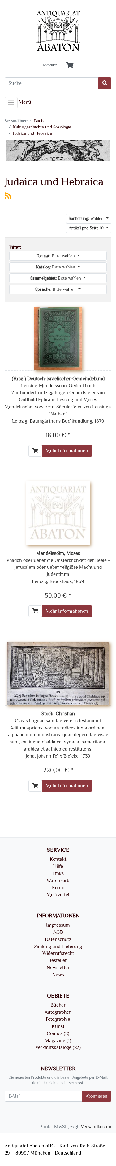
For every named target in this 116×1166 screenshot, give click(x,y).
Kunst (58, 1026)
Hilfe (58, 866)
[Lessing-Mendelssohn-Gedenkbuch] (58, 337)
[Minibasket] (69, 65)
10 (87, 228)
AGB (58, 932)
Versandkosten (96, 1126)
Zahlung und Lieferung (58, 946)
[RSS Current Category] (8, 196)
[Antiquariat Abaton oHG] (58, 31)
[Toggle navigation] (11, 103)
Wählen (87, 218)
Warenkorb (58, 880)
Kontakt (58, 859)
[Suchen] (104, 83)
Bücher (58, 1005)
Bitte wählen (56, 256)
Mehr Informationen (67, 451)
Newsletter (58, 967)
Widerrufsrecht (58, 953)
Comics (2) (58, 1033)
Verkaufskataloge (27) (58, 1047)
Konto (58, 887)
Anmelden (50, 65)
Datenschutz (58, 939)
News (58, 974)
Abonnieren (96, 1096)
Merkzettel (58, 895)
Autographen (58, 1012)
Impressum (58, 925)
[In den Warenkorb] (35, 451)
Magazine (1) (58, 1040)
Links (58, 873)
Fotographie (58, 1019)
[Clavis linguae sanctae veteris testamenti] (58, 672)
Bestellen (58, 960)
